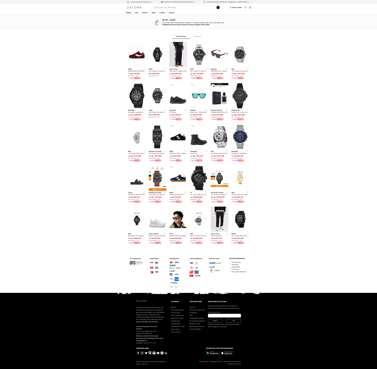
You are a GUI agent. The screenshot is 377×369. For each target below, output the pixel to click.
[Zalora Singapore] (152, 263)
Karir (190, 315)
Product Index (175, 312)
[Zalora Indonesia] (157, 272)
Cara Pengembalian (177, 310)
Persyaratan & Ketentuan (197, 321)
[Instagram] (142, 353)
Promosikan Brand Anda (197, 310)
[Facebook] (138, 353)
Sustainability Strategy (196, 318)
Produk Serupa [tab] (181, 36)
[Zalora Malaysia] (157, 263)
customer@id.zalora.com (149, 331)
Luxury (162, 13)
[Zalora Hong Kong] (152, 268)
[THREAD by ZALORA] (150, 353)
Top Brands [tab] (197, 36)
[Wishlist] (245, 7)
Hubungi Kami (175, 321)
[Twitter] (146, 353)
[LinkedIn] (166, 353)
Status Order (175, 329)
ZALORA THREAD (195, 329)
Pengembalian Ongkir (178, 326)
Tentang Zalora (204, 361)
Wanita (128, 13)
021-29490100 (147, 333)
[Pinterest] (154, 353)
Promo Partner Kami (177, 315)
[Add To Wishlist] (144, 69)
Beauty (172, 13)
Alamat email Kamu (214, 312)
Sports (145, 13)
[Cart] (250, 7)
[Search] (218, 7)
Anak (154, 13)
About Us (192, 307)
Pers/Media (193, 312)
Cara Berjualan (175, 323)
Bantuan (173, 307)
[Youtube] (158, 353)
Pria (136, 13)
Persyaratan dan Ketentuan (232, 361)
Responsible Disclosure (196, 326)
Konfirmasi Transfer (177, 318)
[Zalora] (134, 7)
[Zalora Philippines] (152, 272)
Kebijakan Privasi (194, 323)
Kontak (138, 364)
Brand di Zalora (176, 332)
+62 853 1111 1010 (150, 343)
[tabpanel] (188, 143)
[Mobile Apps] (162, 353)
